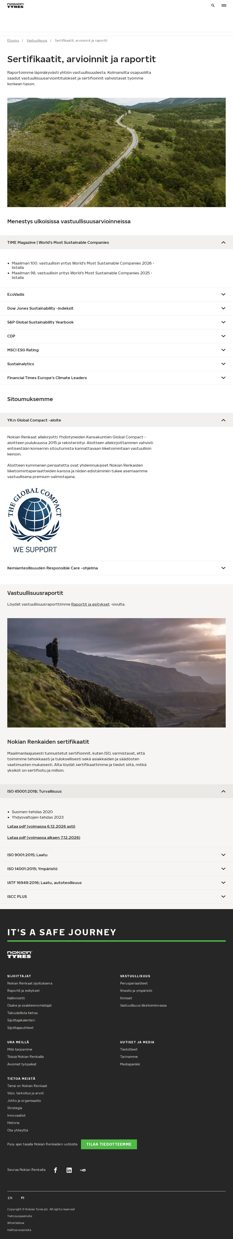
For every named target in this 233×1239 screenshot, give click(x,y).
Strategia (14, 1108)
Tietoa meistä (21, 1078)
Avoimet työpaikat (21, 1064)
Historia (13, 1123)
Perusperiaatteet (134, 983)
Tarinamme (129, 1057)
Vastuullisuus (37, 40)
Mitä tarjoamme (19, 1049)
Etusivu (13, 40)
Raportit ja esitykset (90, 604)
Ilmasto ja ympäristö (136, 990)
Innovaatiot (16, 1115)
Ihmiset (126, 998)
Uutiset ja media (137, 1042)
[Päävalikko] (223, 5)
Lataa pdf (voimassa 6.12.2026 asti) (41, 826)
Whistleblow (15, 1223)
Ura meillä (18, 1042)
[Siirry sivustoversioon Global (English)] (10, 1197)
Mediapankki (130, 1064)
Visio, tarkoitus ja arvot (25, 1093)
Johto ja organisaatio (24, 1101)
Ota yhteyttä (17, 1130)
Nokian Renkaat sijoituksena (29, 983)
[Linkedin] (69, 1170)
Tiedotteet (128, 1049)
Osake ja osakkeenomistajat (29, 1005)
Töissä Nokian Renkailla (25, 1057)
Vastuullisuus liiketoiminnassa (143, 1005)
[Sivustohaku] (213, 5)
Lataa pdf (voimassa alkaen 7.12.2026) (43, 837)
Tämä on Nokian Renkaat (27, 1086)
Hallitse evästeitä (19, 1230)
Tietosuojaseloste (19, 1216)
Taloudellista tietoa (22, 1013)
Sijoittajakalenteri (21, 1020)
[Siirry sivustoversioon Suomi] (22, 1197)
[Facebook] (55, 1170)
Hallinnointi (16, 998)
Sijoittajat (19, 976)
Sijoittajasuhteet (20, 1028)
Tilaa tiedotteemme (109, 1144)
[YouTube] (82, 1170)
